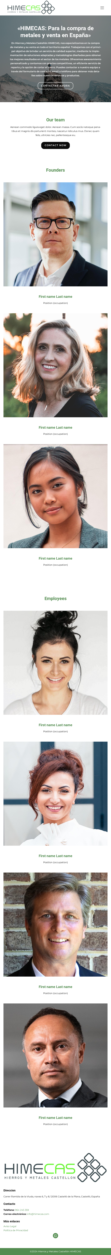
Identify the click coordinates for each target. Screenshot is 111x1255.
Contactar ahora (55, 85)
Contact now (55, 145)
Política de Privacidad (15, 1230)
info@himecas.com (38, 1214)
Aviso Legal (9, 1226)
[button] (104, 8)
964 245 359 (22, 1210)
